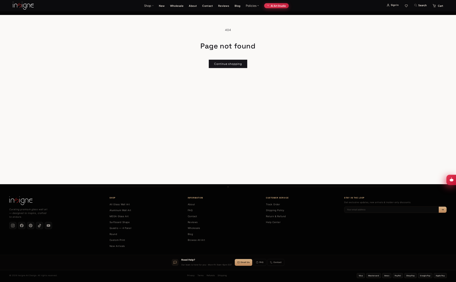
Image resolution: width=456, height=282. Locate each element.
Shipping (222, 275)
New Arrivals (117, 246)
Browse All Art (196, 240)
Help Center (273, 222)
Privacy (191, 275)
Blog (237, 5)
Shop (147, 5)
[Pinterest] (30, 225)
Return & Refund (276, 216)
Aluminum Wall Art (120, 210)
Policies (251, 5)
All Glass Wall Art (120, 204)
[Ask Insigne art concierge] (451, 180)
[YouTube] (48, 225)
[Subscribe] (443, 210)
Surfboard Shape (120, 222)
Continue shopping (228, 63)
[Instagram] (12, 225)
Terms (201, 275)
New (162, 5)
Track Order (273, 204)
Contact (207, 5)
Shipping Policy (275, 210)
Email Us (245, 262)
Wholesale (176, 5)
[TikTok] (39, 225)
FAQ (190, 210)
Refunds (211, 275)
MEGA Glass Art (119, 216)
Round (113, 234)
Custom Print (117, 240)
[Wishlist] (406, 5)
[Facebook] (21, 225)
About (193, 5)
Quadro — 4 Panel (120, 228)
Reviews (223, 5)
